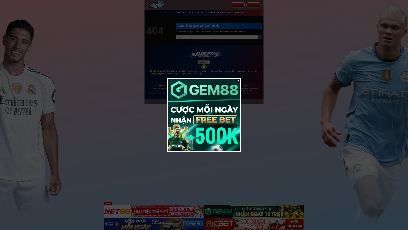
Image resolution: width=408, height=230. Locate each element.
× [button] (238, 80)
